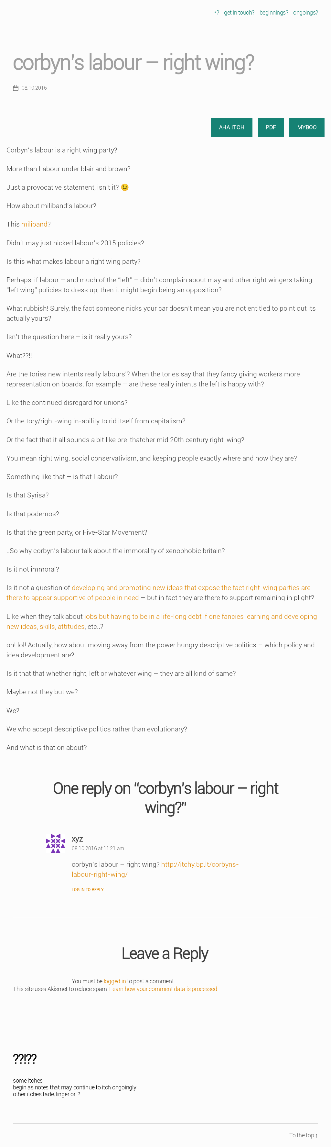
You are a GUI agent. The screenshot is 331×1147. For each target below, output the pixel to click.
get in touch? (239, 12)
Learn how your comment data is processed (163, 989)
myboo (307, 127)
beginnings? (274, 12)
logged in (115, 981)
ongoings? (305, 12)
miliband (34, 224)
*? (216, 12)
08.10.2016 (34, 88)
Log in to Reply (88, 889)
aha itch (232, 127)
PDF (271, 127)
